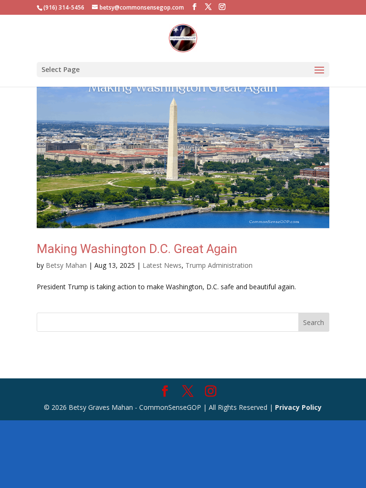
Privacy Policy (298, 407)
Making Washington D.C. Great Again (137, 249)
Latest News (162, 265)
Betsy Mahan (66, 265)
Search (313, 322)
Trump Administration (219, 265)
